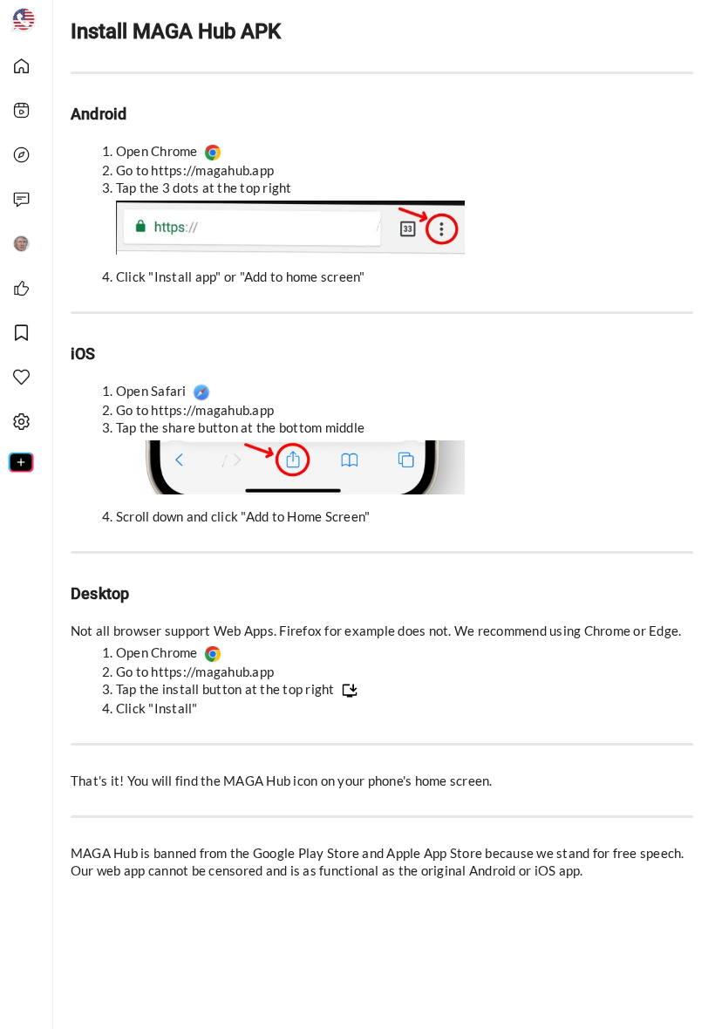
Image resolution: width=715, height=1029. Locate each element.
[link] (28, 65)
